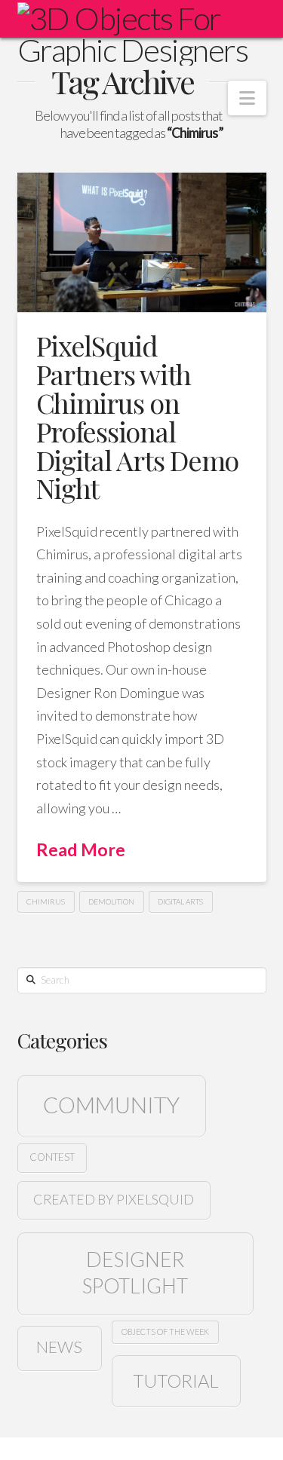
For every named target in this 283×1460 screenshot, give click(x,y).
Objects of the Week (165, 1331)
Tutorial (176, 1380)
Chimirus (45, 901)
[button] (247, 98)
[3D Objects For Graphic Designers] (141, 34)
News (59, 1347)
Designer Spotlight (135, 1272)
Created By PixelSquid (113, 1199)
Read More (80, 849)
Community (111, 1104)
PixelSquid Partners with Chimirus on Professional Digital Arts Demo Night (137, 416)
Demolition (111, 901)
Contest (52, 1157)
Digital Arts (180, 901)
